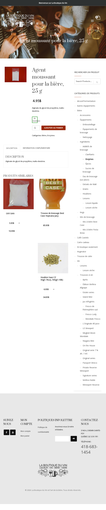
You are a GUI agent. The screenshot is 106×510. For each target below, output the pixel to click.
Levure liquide (91, 203)
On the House (89, 345)
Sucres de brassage (88, 170)
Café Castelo (83, 237)
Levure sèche (91, 207)
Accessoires (85, 115)
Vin (78, 261)
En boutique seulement (87, 247)
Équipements (86, 119)
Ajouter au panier (53, 128)
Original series (89, 358)
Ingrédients (85, 141)
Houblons (87, 193)
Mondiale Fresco (92, 319)
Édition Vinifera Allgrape (88, 286)
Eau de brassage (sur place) (88, 178)
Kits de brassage (87, 217)
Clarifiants (89, 154)
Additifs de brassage (86, 148)
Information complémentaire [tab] (36, 148)
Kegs (82, 212)
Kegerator (81, 251)
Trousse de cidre (84, 256)
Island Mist (87, 297)
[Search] (97, 82)
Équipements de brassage (88, 131)
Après (85, 279)
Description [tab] (11, 148)
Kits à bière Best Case (88, 223)
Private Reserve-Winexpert (88, 369)
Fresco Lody (90, 314)
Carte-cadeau (83, 242)
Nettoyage (87, 137)
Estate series (88, 292)
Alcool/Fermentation (86, 101)
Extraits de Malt (90, 184)
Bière (44, 135)
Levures (86, 198)
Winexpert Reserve (91, 384)
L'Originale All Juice (91, 323)
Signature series (90, 375)
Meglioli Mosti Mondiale (87, 335)
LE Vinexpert (88, 328)
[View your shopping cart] (98, 17)
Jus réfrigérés (88, 301)
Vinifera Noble (89, 380)
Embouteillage (89, 124)
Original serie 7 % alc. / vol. (89, 352)
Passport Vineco (90, 362)
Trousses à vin (86, 275)
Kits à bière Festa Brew (89, 231)
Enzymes (51, 135)
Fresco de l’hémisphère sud (90, 308)
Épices (88, 163)
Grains (85, 189)
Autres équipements (86, 105)
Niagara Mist (88, 340)
